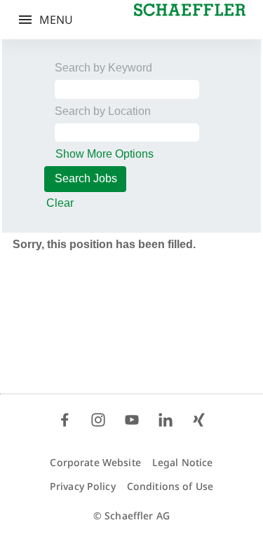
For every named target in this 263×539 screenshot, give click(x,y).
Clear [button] (60, 203)
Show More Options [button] (104, 154)
